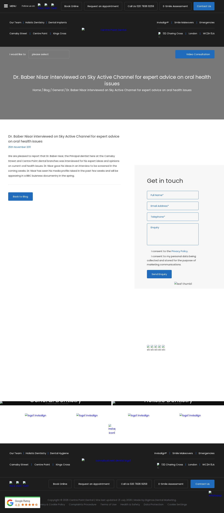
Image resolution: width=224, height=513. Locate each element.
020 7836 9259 (141, 6)
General (58, 90)
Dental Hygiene (59, 453)
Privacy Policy (180, 251)
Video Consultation (198, 54)
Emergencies (207, 22)
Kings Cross (59, 33)
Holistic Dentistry (34, 22)
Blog (47, 90)
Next (201, 104)
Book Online (71, 6)
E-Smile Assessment (175, 6)
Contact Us (204, 6)
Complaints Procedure (82, 504)
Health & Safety (130, 504)
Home (37, 90)
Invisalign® (163, 22)
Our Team (15, 22)
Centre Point (40, 33)
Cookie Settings (177, 504)
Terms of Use (108, 504)
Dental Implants (58, 22)
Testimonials (159, 368)
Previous (193, 104)
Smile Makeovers (184, 22)
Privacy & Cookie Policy (51, 504)
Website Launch (162, 145)
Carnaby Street (18, 33)
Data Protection (153, 504)
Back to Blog (20, 196)
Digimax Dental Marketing (160, 500)
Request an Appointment (103, 6)
